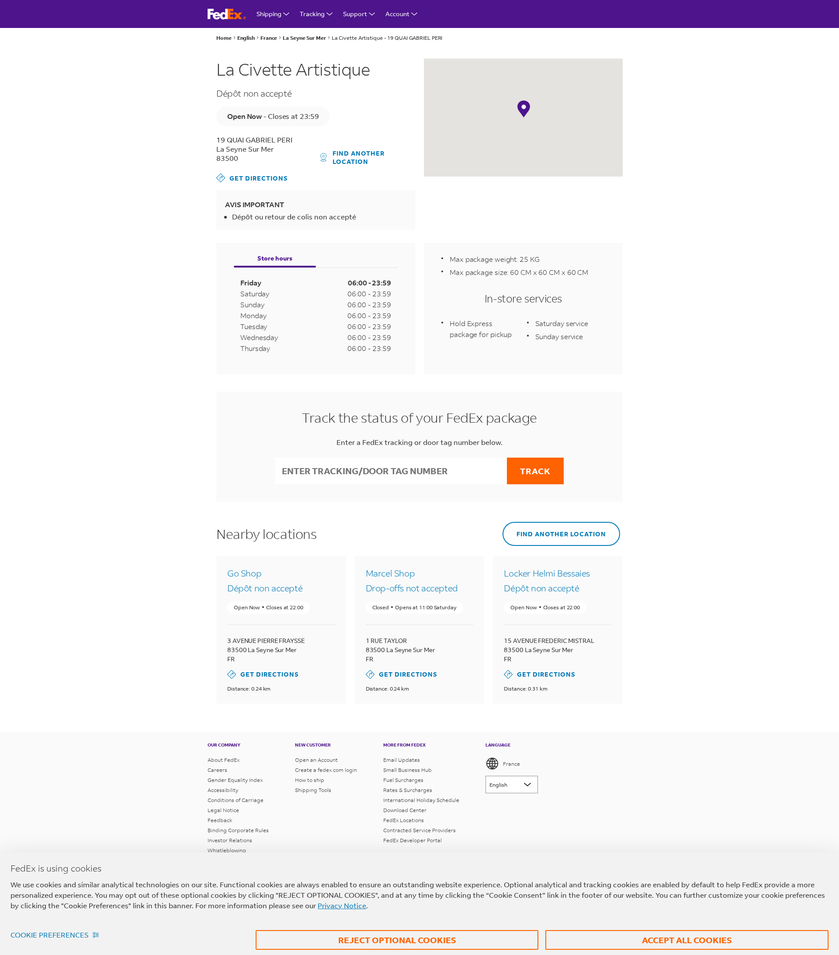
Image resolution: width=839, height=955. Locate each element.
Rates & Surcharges (407, 790)
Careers (217, 770)
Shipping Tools (313, 790)
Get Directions (252, 178)
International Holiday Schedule (421, 800)
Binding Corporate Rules (238, 830)
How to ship (309, 780)
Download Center (404, 810)
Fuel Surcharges (403, 780)
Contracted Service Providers (419, 830)
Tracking (312, 14)
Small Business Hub (407, 770)
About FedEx (223, 760)
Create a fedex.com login (326, 770)
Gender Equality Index (235, 780)
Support (355, 14)
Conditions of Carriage (235, 800)
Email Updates (401, 760)
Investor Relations (230, 840)
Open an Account (316, 760)
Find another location (359, 157)
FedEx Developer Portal (412, 840)
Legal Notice (223, 810)
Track (535, 470)
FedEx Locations (403, 820)
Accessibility (223, 790)
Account (397, 14)
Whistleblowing (227, 850)
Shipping (269, 14)
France (511, 764)
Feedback (220, 820)
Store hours (274, 258)
